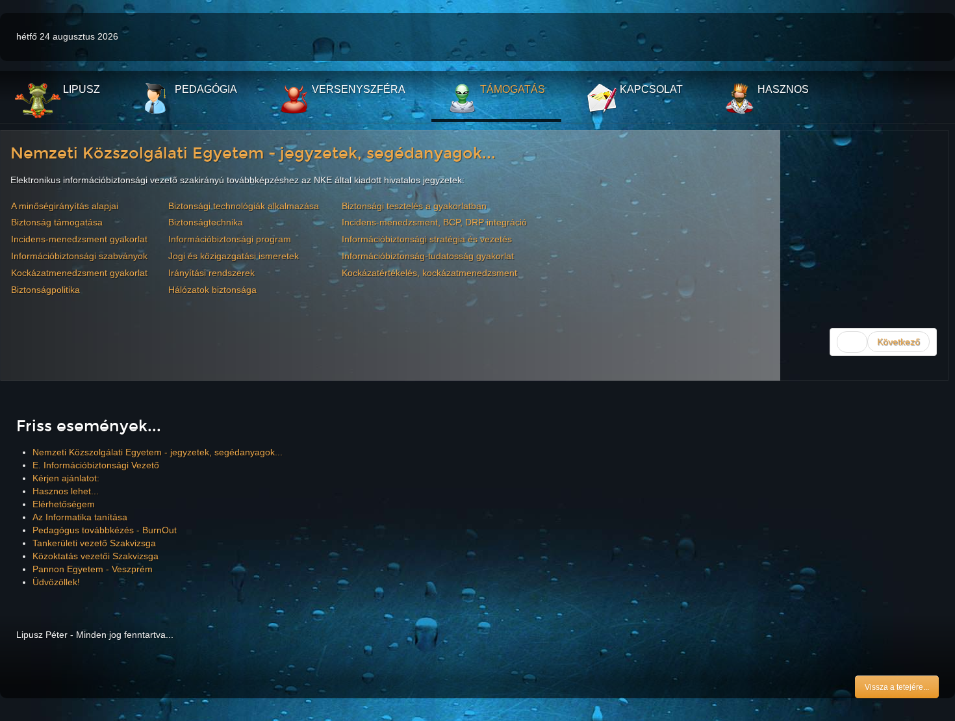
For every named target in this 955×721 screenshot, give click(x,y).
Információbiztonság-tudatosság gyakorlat (428, 256)
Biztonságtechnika (205, 222)
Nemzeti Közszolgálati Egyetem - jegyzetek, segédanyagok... (253, 153)
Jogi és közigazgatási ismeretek (233, 256)
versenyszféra (357, 89)
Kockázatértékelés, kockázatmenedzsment (429, 273)
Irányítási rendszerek (211, 273)
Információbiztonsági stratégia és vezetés (427, 239)
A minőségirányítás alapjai (64, 206)
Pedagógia (204, 89)
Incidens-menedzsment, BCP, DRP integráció (434, 222)
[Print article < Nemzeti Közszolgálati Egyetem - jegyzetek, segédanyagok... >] (919, 180)
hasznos (782, 89)
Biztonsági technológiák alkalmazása (243, 206)
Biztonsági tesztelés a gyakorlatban (414, 206)
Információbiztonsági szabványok (79, 256)
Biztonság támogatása (57, 222)
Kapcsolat (650, 89)
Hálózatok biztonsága (212, 290)
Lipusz (80, 89)
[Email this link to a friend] (934, 180)
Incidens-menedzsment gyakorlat (79, 239)
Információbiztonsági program (229, 239)
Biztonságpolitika (45, 290)
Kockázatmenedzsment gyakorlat (79, 273)
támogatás (511, 89)
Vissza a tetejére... (897, 687)
